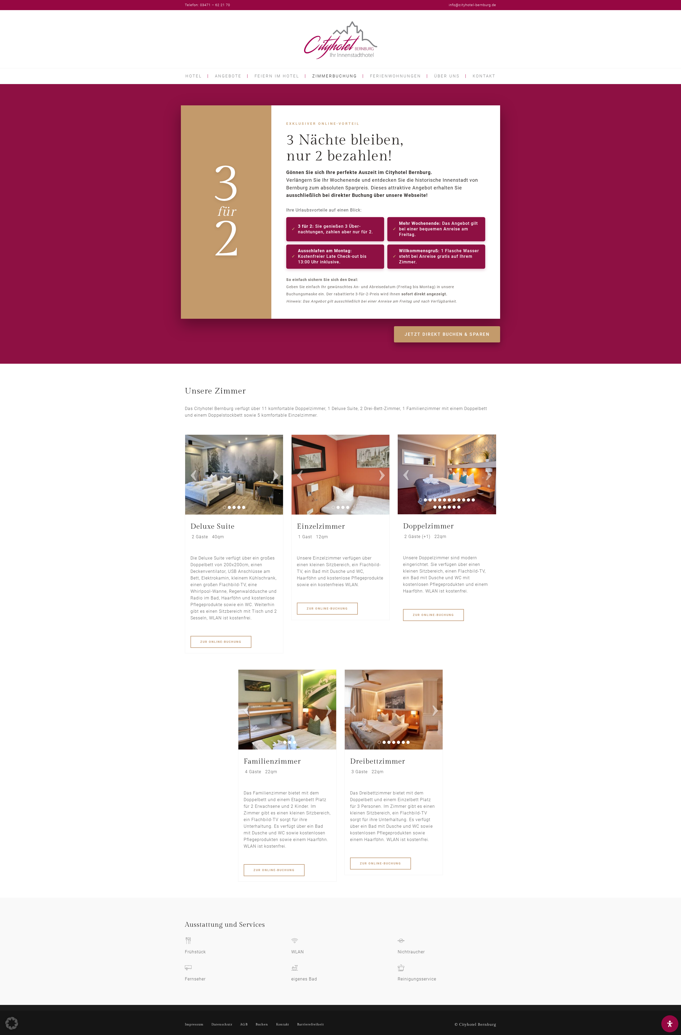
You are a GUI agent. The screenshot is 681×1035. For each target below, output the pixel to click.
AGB (244, 1024)
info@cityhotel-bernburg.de (472, 5)
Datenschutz (221, 1024)
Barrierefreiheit (310, 1024)
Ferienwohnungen (395, 76)
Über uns (447, 76)
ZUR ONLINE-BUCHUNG (221, 642)
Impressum (194, 1024)
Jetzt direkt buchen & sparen (447, 334)
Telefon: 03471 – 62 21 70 (207, 5)
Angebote (228, 76)
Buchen (262, 1024)
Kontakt (484, 76)
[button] (11, 1023)
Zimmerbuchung (334, 76)
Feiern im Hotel (277, 76)
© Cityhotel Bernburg (475, 1024)
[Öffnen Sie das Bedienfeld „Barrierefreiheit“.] (669, 1023)
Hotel (193, 76)
